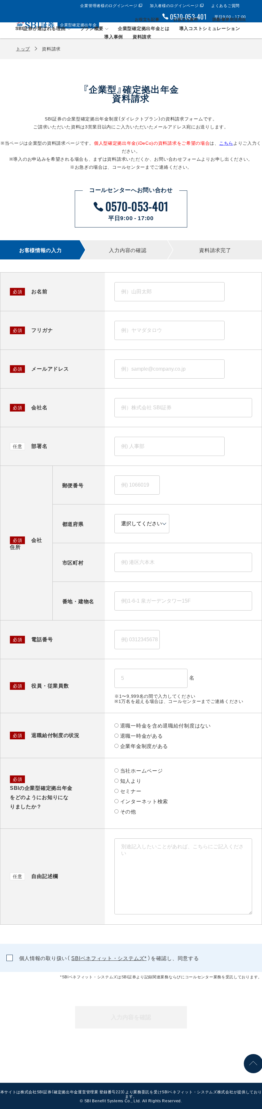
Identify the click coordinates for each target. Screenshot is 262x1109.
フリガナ (33, 330)
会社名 (30, 407)
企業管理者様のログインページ (108, 5)
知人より (131, 780)
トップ (23, 48)
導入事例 (113, 36)
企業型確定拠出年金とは (144, 28)
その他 (128, 811)
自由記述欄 (35, 876)
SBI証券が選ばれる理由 (40, 28)
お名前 (30, 291)
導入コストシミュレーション (209, 28)
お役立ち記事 (147, 19)
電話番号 (33, 639)
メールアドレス (41, 368)
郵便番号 (73, 485)
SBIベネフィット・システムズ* (108, 958)
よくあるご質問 (225, 5)
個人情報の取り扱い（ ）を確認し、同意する (108, 958)
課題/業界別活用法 (229, 19)
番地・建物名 (78, 601)
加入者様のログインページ (174, 5)
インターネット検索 (144, 801)
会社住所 (26, 543)
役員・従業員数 (41, 685)
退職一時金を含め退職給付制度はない (165, 725)
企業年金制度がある (144, 746)
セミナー (131, 791)
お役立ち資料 (185, 19)
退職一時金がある (141, 735)
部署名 (30, 446)
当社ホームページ (141, 770)
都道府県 (73, 524)
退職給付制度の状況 (46, 735)
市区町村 (73, 562)
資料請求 (142, 36)
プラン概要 (92, 28)
